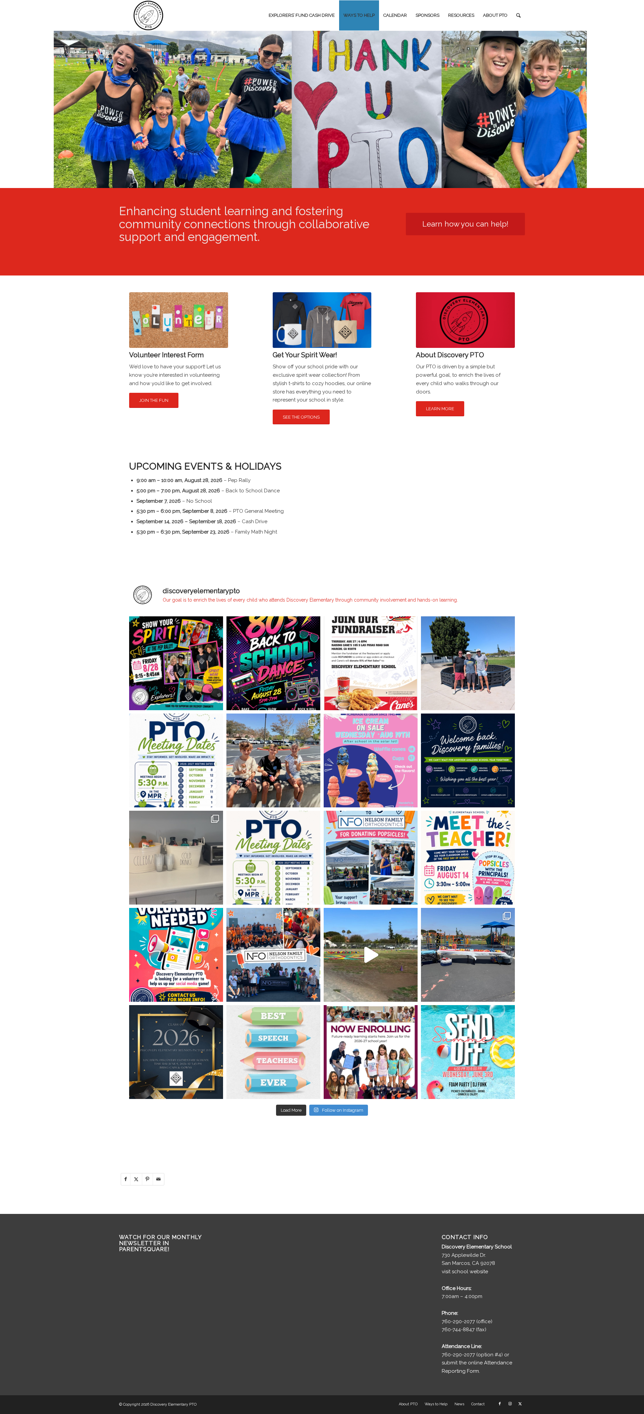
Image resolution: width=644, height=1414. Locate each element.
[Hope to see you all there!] (273, 858)
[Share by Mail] (158, 1179)
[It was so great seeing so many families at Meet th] (371, 858)
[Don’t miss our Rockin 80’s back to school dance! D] (273, 663)
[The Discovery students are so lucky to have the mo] (273, 1052)
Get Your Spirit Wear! (305, 355)
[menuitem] (301, 15)
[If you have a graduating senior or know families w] (176, 1052)
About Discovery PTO (450, 355)
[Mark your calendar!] (468, 1052)
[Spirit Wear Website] (322, 320)
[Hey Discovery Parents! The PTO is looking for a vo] (176, 955)
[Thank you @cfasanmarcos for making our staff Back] (176, 858)
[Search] (518, 15)
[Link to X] (520, 1404)
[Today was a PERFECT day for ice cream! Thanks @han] (273, 760)
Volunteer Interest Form (166, 355)
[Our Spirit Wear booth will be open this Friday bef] (176, 663)
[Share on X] (136, 1179)
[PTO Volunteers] (178, 320)
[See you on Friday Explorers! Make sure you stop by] (468, 858)
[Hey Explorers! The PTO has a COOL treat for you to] (371, 760)
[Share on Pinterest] (147, 1179)
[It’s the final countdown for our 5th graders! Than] (468, 955)
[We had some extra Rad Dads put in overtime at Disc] (468, 663)
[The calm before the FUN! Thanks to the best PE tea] (371, 955)
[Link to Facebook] (500, 1404)
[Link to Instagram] (510, 1404)
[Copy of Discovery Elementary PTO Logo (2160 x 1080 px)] (149, 15)
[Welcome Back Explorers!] (468, 760)
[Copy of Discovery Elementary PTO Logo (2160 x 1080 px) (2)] (465, 320)
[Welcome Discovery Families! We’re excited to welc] (176, 760)
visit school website (465, 1272)
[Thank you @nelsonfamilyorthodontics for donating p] (273, 955)
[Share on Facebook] (125, 1179)
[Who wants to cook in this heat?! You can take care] (371, 663)
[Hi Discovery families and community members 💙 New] (371, 1052)
